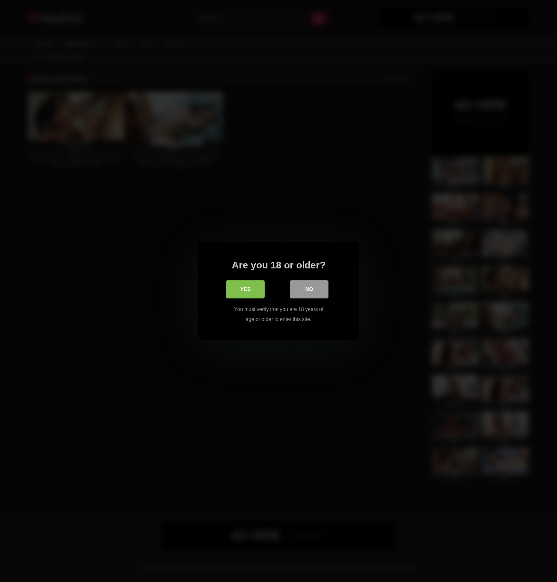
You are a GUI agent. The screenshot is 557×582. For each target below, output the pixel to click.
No (309, 289)
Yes (245, 289)
